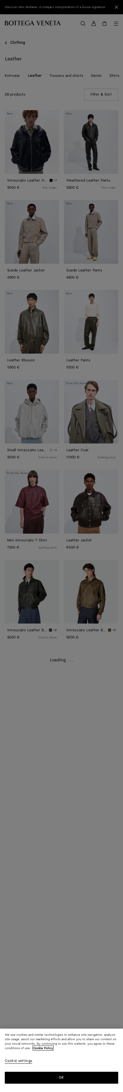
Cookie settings (18, 1061)
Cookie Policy (43, 1048)
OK (61, 1077)
